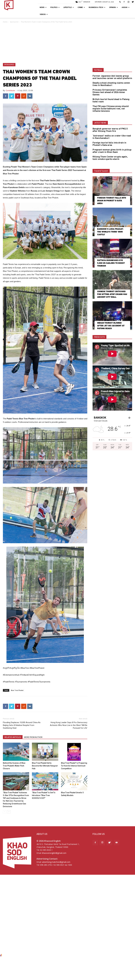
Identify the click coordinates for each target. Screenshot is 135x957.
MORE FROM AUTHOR (33, 737)
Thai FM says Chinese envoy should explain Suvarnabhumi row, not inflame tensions (111, 108)
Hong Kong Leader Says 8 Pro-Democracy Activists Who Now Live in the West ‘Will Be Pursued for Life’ (68, 725)
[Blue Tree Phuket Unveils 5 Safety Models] (74, 781)
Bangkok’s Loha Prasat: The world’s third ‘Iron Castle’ (110, 232)
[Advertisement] (67, 43)
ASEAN (124, 7)
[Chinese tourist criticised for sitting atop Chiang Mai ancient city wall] (112, 284)
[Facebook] (124, 2)
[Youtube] (116, 842)
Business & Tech (96, 7)
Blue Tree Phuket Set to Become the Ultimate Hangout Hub (44, 766)
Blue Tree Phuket (17, 690)
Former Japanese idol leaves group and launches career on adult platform (112, 77)
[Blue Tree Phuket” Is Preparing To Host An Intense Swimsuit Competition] (74, 752)
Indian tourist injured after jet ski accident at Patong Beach (110, 326)
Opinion (112, 7)
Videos (43, 14)
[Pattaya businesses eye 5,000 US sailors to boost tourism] (112, 253)
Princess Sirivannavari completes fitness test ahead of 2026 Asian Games (110, 92)
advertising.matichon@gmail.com (56, 862)
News (42, 7)
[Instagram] (128, 2)
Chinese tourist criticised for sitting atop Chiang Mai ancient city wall (112, 294)
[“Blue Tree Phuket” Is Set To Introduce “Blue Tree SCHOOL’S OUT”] (45, 781)
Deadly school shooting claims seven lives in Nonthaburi (111, 84)
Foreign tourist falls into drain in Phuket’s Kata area (109, 144)
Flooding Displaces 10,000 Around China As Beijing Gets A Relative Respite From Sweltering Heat (21, 725)
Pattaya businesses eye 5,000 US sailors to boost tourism (111, 263)
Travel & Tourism (101, 171)
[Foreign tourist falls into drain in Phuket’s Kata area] (112, 190)
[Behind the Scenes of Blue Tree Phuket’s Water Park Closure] (16, 752)
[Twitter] (133, 2)
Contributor (10, 90)
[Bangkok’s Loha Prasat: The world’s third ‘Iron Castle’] (112, 222)
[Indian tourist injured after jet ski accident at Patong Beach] (112, 315)
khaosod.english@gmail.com (54, 853)
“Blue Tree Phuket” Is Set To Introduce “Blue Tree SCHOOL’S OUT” (43, 795)
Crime (80, 7)
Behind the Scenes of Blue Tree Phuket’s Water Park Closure (14, 766)
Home (5, 22)
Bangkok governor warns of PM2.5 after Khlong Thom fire (110, 130)
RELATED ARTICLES (12, 737)
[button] (120, 2)
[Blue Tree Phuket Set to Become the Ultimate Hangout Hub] (45, 752)
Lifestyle (67, 7)
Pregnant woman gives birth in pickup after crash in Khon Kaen (112, 151)
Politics (53, 7)
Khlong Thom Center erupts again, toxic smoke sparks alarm (110, 158)
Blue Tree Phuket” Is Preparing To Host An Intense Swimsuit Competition (74, 766)
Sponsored (14, 22)
